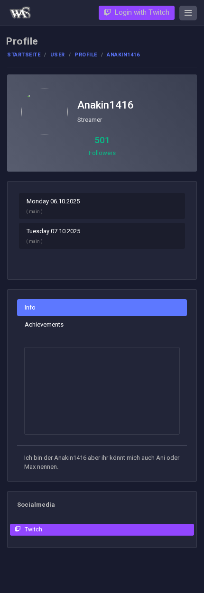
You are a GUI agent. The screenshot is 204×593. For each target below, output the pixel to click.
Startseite (23, 55)
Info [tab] (30, 307)
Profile (85, 55)
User (57, 55)
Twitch (33, 529)
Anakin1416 (105, 105)
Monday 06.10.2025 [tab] (53, 206)
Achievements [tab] (44, 324)
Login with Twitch (142, 12)
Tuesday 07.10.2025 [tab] (53, 236)
